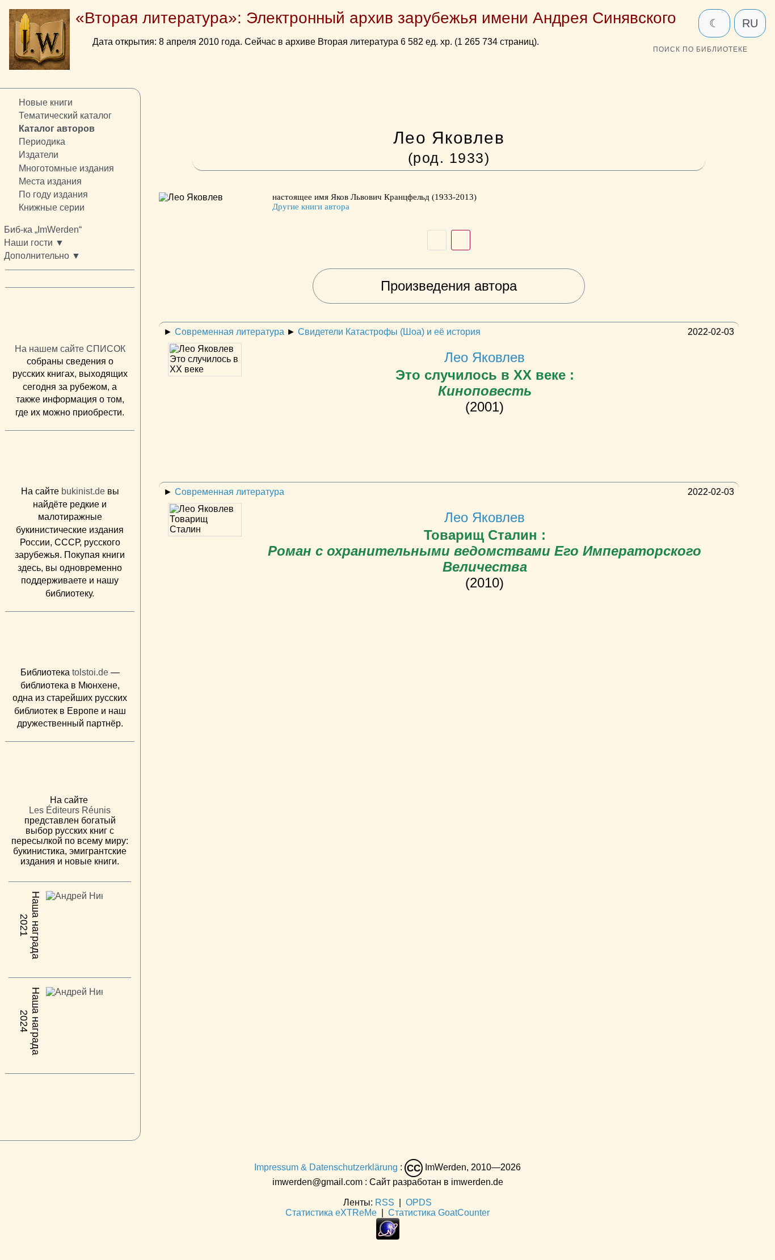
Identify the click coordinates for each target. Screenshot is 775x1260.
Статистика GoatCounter (439, 1212)
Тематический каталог (65, 116)
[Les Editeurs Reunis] (70, 772)
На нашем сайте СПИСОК (70, 349)
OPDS (419, 1202)
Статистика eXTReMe (331, 1212)
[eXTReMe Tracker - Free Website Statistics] (387, 1236)
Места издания (50, 181)
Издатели (38, 155)
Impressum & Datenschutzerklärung (326, 1167)
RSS (384, 1202)
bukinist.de (83, 492)
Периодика (42, 142)
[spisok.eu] (70, 318)
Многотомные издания (66, 168)
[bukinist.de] (70, 460)
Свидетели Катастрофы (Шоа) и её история (389, 332)
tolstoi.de (90, 673)
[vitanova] (70, 1104)
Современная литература (229, 332)
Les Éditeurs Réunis (70, 811)
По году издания (53, 194)
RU (750, 23)
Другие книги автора (310, 206)
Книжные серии (52, 207)
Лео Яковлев (484, 374)
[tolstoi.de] (70, 642)
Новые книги (46, 102)
